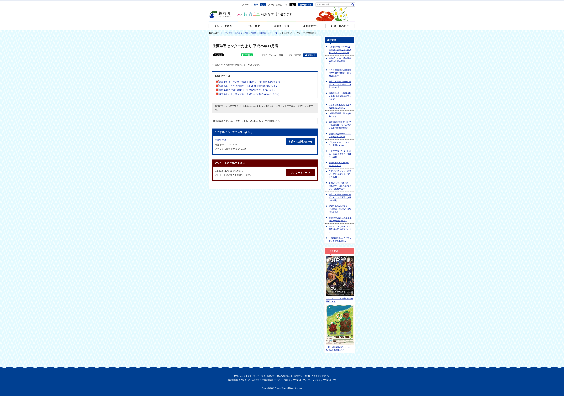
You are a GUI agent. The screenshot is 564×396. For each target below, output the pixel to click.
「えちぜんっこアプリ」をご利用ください (340, 144)
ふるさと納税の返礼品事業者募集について (340, 106)
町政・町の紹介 (235, 33)
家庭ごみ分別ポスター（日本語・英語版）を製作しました (340, 209)
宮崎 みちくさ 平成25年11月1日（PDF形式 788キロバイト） (248, 85)
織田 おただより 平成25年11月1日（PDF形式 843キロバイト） (249, 94)
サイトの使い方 (268, 375)
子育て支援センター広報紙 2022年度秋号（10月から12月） (340, 174)
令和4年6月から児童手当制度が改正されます (340, 219)
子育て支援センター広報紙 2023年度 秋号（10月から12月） (340, 84)
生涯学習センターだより (268, 33)
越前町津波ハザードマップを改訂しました (340, 135)
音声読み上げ (306, 4)
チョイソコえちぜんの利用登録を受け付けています (340, 229)
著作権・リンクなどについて (316, 375)
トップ (224, 33)
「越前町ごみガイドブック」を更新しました (340, 239)
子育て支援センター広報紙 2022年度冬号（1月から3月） (340, 154)
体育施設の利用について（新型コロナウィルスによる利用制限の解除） (340, 125)
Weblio (253, 121)
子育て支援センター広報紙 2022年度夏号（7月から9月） (340, 197)
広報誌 (253, 33)
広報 (246, 33)
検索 (352, 4)
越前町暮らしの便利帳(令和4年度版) (339, 164)
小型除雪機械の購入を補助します (340, 115)
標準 (256, 4)
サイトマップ (253, 375)
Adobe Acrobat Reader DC (256, 105)
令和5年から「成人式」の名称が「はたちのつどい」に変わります (340, 185)
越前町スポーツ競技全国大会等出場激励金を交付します (340, 96)
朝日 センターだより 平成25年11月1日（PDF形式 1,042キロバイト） (252, 81)
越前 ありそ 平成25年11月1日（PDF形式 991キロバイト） (247, 90)
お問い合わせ (239, 375)
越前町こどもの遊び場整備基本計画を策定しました (340, 61)
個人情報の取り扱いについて (289, 375)
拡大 (263, 4)
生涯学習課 (220, 139)
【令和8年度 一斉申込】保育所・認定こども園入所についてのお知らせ (340, 49)
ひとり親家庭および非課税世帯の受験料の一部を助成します (340, 72)
